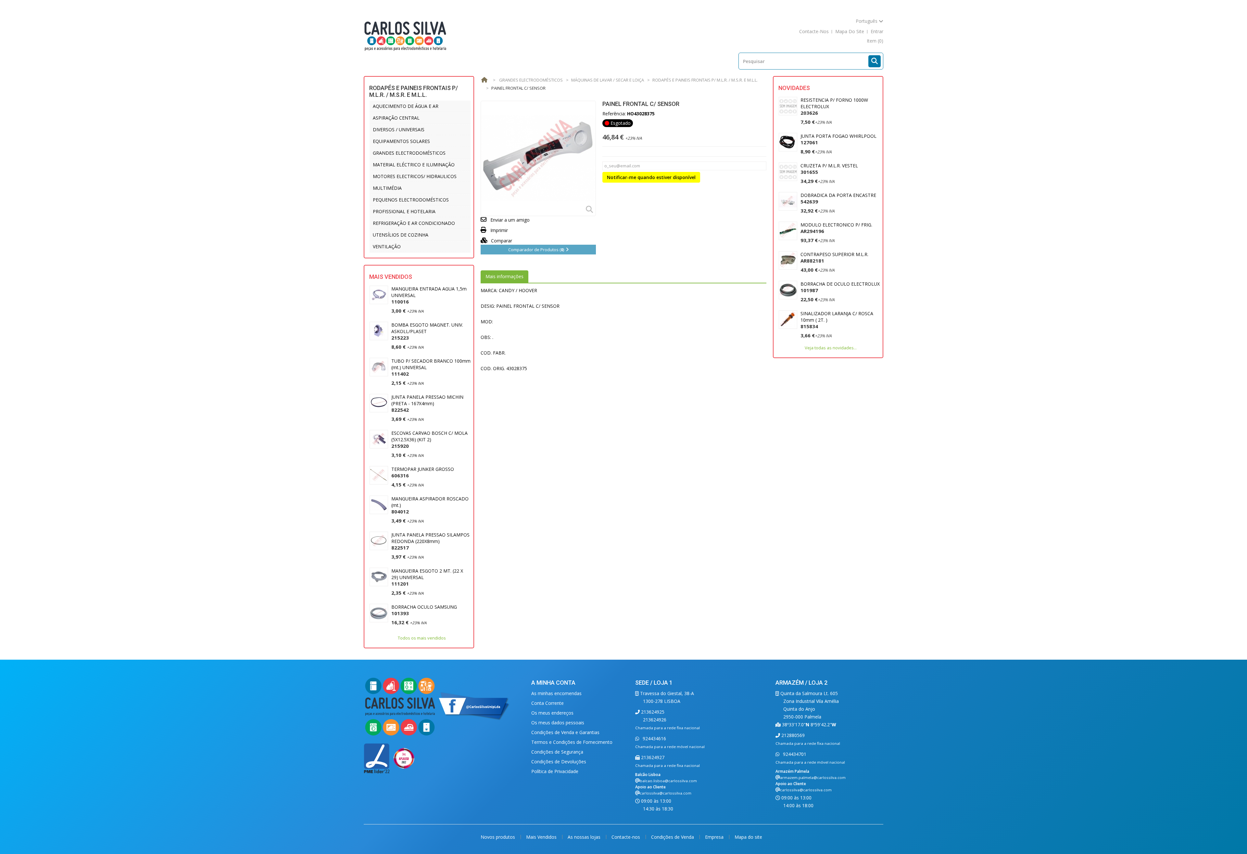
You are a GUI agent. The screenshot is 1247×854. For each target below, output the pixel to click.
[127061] (788, 142)
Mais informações (504, 276)
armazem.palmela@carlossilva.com (813, 777)
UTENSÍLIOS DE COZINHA (400, 235)
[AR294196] (788, 231)
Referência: (614, 113)
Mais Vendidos (390, 276)
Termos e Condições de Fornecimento (571, 742)
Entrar (877, 31)
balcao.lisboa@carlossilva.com (668, 780)
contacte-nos (814, 31)
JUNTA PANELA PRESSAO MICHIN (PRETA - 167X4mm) (427, 403)
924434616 (653, 738)
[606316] (379, 475)
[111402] (379, 367)
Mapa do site (748, 837)
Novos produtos (498, 837)
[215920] (379, 439)
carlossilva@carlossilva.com (665, 793)
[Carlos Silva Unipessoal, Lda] (405, 35)
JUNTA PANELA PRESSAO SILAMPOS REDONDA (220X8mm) (430, 541)
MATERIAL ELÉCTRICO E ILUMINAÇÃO (414, 165)
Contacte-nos (626, 837)
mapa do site (849, 31)
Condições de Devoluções (558, 761)
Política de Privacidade (554, 771)
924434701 (794, 754)
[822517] (379, 541)
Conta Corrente (547, 703)
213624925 (652, 712)
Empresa (715, 837)
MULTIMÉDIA (387, 188)
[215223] (379, 331)
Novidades (794, 87)
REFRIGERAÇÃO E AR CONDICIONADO (414, 223)
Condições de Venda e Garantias (565, 732)
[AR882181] (788, 260)
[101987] (788, 290)
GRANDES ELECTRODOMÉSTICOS (409, 153)
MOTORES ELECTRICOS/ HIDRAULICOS (415, 176)
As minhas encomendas (556, 693)
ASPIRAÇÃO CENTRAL (396, 118)
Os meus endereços (552, 713)
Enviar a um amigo (510, 220)
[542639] (788, 201)
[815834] (788, 319)
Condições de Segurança (557, 752)
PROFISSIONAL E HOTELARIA (404, 211)
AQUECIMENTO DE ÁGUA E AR (405, 106)
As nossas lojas (585, 837)
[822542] (379, 403)
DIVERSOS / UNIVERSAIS (398, 129)
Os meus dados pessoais (557, 722)
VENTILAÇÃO (387, 246)
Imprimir (499, 230)
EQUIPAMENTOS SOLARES (401, 141)
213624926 (654, 720)
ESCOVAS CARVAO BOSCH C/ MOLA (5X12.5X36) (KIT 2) (429, 439)
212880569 (792, 735)
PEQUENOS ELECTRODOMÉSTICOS (411, 200)
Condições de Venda (673, 837)
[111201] (379, 577)
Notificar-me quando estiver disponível (651, 177)
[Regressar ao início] (484, 80)
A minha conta (553, 682)
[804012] (379, 505)
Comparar (501, 241)
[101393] (379, 613)
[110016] (379, 295)
